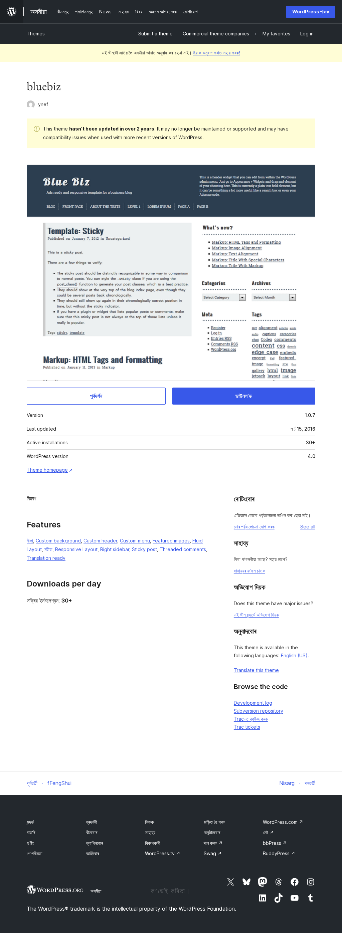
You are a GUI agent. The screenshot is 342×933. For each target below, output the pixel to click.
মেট (268, 832)
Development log (253, 703)
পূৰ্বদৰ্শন (96, 396)
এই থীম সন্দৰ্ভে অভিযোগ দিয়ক (256, 615)
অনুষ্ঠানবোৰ (212, 832)
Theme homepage (47, 470)
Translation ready (46, 558)
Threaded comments (183, 549)
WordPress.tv (162, 853)
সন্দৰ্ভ (30, 822)
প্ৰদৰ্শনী (91, 822)
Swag (213, 853)
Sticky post (144, 549)
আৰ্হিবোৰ (92, 853)
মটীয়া (48, 549)
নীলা (30, 540)
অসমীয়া (96, 891)
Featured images (171, 540)
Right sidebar (114, 549)
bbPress (275, 843)
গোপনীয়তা (34, 853)
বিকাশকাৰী (152, 843)
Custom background (58, 540)
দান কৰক (213, 843)
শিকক (149, 822)
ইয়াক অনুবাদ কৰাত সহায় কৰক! (216, 52)
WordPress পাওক (310, 11)
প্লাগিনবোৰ (94, 843)
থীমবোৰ (91, 832)
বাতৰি (31, 832)
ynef (43, 104)
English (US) (294, 655)
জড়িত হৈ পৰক (214, 822)
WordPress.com (283, 822)
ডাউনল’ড (243, 396)
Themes (36, 33)
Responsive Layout (76, 549)
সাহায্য (150, 832)
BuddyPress (279, 853)
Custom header (100, 540)
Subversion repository (258, 711)
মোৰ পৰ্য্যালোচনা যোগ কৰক (254, 526)
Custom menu (135, 540)
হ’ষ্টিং (30, 843)
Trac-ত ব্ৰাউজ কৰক (251, 719)
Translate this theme (256, 670)
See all (307, 526)
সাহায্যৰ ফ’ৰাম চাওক (249, 570)
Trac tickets (247, 727)
